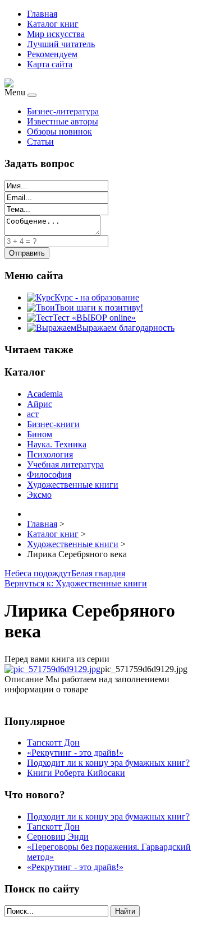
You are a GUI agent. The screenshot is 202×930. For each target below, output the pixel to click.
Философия (49, 474)
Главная (42, 13)
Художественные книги (72, 484)
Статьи (40, 141)
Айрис (39, 404)
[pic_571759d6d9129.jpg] (52, 669)
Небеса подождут (37, 573)
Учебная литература (65, 464)
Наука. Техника (56, 444)
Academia (45, 394)
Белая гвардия (98, 573)
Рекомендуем (52, 54)
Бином (39, 434)
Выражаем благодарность (125, 327)
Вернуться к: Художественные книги (75, 583)
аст (33, 414)
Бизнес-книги (53, 424)
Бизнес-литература (63, 111)
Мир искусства (56, 34)
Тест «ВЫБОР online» (94, 317)
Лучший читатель (61, 44)
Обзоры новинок (59, 131)
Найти (125, 911)
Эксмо (39, 494)
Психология (50, 454)
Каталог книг (53, 24)
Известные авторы (62, 121)
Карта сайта (49, 64)
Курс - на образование (96, 297)
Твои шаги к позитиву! (99, 307)
